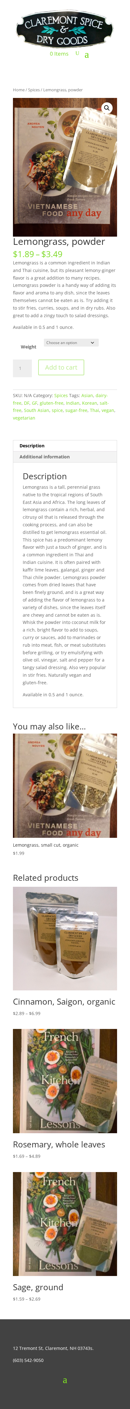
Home (19, 90)
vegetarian (24, 418)
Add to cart (61, 367)
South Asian (36, 410)
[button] (107, 108)
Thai (94, 410)
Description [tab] (32, 446)
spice (57, 410)
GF (34, 403)
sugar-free (76, 410)
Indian (73, 403)
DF (26, 403)
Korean (89, 403)
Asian (87, 395)
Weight (28, 347)
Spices (34, 90)
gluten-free (51, 403)
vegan (108, 410)
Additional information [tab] (45, 457)
